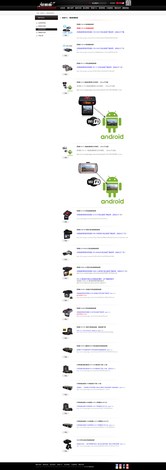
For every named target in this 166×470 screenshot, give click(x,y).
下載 (120, 67)
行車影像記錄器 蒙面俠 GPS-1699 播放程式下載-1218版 (92, 364)
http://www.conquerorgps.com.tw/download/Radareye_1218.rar (93, 389)
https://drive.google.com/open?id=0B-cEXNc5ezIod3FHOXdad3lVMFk (95, 256)
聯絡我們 (81, 464)
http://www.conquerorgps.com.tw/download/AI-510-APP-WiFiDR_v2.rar (99, 90)
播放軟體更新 (50, 13)
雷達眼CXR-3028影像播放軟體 (85, 44)
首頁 (38, 13)
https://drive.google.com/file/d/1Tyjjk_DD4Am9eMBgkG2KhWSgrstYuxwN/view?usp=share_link (102, 237)
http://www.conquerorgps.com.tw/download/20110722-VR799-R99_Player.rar (97, 351)
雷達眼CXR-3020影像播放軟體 (85, 24)
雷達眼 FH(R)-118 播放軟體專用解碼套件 (90, 281)
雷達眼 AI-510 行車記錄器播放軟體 (86, 211)
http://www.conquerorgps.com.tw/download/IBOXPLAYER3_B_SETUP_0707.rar (98, 446)
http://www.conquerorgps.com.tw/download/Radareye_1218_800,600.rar (96, 427)
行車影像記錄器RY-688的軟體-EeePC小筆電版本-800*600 (93, 421)
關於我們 (38, 464)
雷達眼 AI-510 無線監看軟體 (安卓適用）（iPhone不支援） (93, 82)
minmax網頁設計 (89, 466)
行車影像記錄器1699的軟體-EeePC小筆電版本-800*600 (92, 402)
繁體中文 (120, 3)
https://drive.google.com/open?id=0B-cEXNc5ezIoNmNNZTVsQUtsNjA (95, 71)
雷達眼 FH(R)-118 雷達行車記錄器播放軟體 (88, 267)
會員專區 (67, 464)
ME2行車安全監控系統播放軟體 (85, 440)
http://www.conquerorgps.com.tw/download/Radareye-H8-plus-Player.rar (95, 297)
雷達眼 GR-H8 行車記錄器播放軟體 (86, 308)
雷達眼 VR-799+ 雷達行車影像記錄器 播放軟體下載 (91, 327)
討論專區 (74, 464)
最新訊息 (45, 464)
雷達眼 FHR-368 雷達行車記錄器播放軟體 (88, 229)
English (123, 3)
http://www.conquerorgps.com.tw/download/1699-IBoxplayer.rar (93, 370)
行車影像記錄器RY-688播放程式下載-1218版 (89, 383)
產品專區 (53, 464)
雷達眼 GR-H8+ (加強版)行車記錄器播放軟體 (89, 289)
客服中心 (42, 13)
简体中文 (117, 3)
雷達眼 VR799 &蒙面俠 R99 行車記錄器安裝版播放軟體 (92, 346)
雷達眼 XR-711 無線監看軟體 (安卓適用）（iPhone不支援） (93, 146)
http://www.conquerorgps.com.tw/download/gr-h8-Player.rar (92, 316)
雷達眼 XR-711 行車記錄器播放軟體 (86, 63)
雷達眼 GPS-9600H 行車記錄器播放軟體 (88, 248)
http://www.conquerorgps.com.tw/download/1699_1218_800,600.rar (94, 408)
